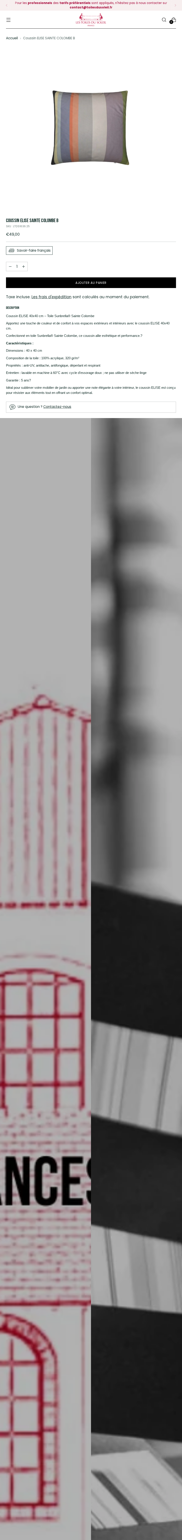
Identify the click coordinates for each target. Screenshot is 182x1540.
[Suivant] (175, 5)
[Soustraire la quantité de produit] (24, 266)
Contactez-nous (57, 406)
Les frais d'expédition (51, 297)
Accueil (12, 38)
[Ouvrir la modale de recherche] (164, 19)
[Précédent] (7, 5)
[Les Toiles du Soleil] (91, 19)
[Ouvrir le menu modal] (8, 19)
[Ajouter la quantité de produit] (10, 266)
